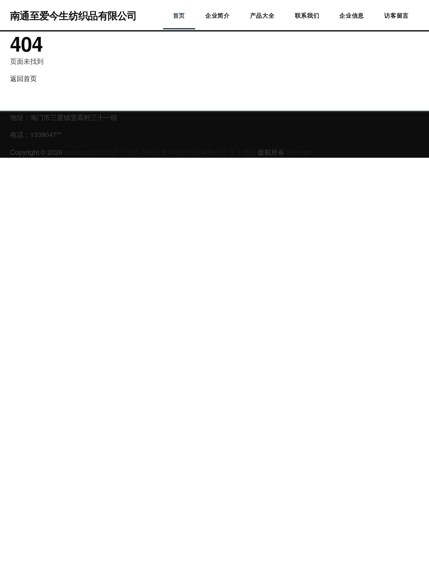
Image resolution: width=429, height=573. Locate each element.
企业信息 (351, 15)
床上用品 (125, 152)
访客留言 (396, 15)
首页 (179, 15)
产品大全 (262, 15)
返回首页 (23, 78)
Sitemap (298, 152)
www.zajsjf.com (87, 152)
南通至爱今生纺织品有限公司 (73, 15)
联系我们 (307, 15)
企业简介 (217, 15)
